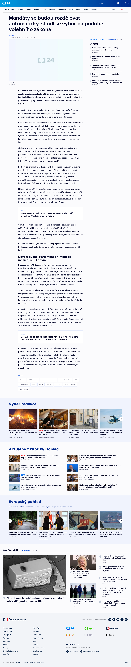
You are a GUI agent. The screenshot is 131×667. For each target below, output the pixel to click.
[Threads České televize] (126, 619)
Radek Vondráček (65, 380)
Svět (44, 10)
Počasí (71, 10)
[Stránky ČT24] (70, 628)
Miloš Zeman (24, 389)
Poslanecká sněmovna (48, 380)
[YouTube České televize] (118, 619)
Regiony (52, 10)
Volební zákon (33, 380)
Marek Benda (24, 384)
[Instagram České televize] (109, 619)
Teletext (6, 638)
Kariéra (35, 644)
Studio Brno (37, 635)
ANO (76, 380)
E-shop (5, 648)
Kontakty (36, 654)
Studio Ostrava (38, 638)
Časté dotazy (37, 651)
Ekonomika (62, 10)
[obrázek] (46, 60)
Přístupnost (40, 662)
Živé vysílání (7, 631)
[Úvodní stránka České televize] (14, 619)
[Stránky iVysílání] (112, 628)
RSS (126, 662)
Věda (78, 10)
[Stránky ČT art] (88, 635)
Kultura (85, 10)
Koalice (58, 384)
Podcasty (94, 10)
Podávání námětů (39, 648)
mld (10, 35)
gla (13, 35)
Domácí (37, 10)
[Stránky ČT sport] (90, 628)
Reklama (36, 631)
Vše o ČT (6, 654)
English (18, 662)
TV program (7, 628)
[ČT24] (6, 3)
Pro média (36, 628)
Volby (29, 10)
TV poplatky (7, 635)
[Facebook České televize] (113, 619)
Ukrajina (21, 10)
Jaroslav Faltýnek (70, 384)
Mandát (49, 384)
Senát (41, 384)
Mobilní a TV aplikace (10, 651)
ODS (33, 384)
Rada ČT (35, 641)
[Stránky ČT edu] (109, 635)
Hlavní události (10, 10)
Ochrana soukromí (29, 662)
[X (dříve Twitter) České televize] (122, 619)
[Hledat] (118, 3)
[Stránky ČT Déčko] (70, 635)
